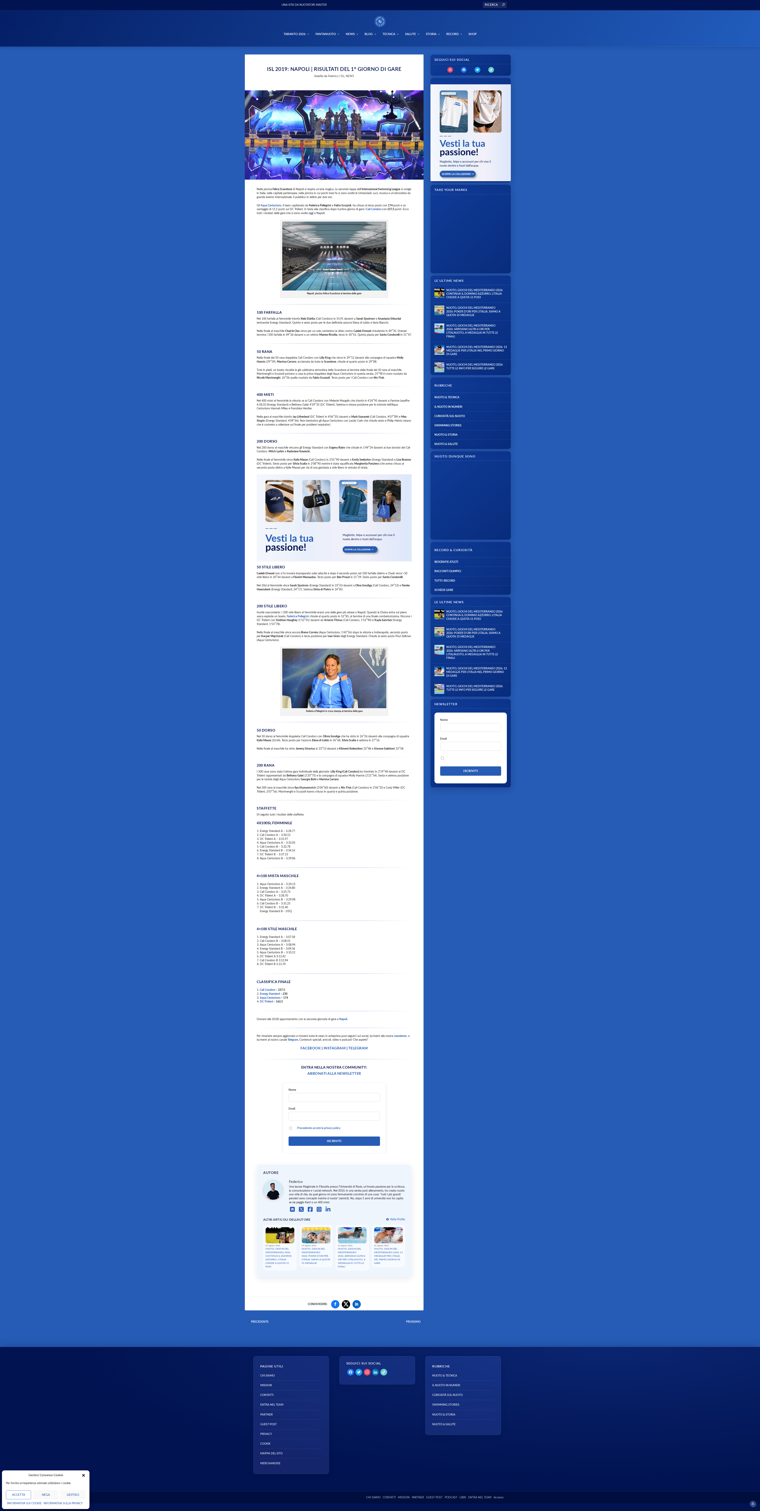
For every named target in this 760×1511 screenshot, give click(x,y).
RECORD (452, 34)
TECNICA (389, 34)
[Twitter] (477, 69)
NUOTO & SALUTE (446, 444)
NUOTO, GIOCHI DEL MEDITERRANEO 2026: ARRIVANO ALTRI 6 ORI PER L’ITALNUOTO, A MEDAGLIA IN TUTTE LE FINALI (351, 1258)
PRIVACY (266, 1434)
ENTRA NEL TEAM (271, 1405)
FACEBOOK (310, 1048)
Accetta (18, 1494)
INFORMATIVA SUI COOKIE (24, 1503)
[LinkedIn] (328, 1209)
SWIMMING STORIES (448, 425)
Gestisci (73, 1494)
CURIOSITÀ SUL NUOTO (449, 416)
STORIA (431, 34)
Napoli (343, 1019)
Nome (292, 1089)
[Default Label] (491, 69)
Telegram (292, 1039)
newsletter (400, 1036)
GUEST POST (268, 1424)
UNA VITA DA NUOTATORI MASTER (304, 5)
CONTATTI (267, 1395)
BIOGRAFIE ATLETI (446, 562)
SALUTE (410, 34)
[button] (84, 1475)
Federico (333, 76)
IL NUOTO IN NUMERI (448, 407)
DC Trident (266, 1001)
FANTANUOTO (325, 34)
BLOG (369, 34)
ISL (342, 76)
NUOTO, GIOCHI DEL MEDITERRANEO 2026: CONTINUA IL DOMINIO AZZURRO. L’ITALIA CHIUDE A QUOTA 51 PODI (278, 1258)
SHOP (472, 34)
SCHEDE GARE (443, 590)
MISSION (266, 1385)
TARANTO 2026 (295, 34)
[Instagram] (319, 1209)
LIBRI (463, 1497)
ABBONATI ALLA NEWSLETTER (334, 1074)
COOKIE (265, 1444)
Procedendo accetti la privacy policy (318, 1128)
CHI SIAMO (267, 1375)
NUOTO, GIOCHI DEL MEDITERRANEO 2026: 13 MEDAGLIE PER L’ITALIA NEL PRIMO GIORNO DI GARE (388, 1256)
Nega (46, 1494)
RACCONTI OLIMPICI (447, 571)
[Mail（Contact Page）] (292, 1209)
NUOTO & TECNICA (446, 397)
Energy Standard (270, 994)
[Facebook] (310, 1209)
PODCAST (451, 1497)
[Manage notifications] (753, 1504)
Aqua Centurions (270, 998)
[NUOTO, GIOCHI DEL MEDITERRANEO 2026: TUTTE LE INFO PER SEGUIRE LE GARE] (439, 367)
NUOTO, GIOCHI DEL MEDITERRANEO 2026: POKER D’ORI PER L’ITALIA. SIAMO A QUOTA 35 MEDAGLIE (316, 1256)
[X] (301, 1209)
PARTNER (266, 1414)
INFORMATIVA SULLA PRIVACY (63, 1503)
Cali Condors (374, 209)
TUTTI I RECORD (444, 580)
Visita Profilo (397, 1219)
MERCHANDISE (270, 1463)
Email (292, 1108)
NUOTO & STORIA (446, 434)
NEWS (350, 34)
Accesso (499, 1497)
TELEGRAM (358, 1048)
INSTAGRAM (334, 1048)
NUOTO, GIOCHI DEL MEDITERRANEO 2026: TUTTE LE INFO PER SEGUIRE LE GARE (474, 366)
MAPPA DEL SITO (271, 1453)
